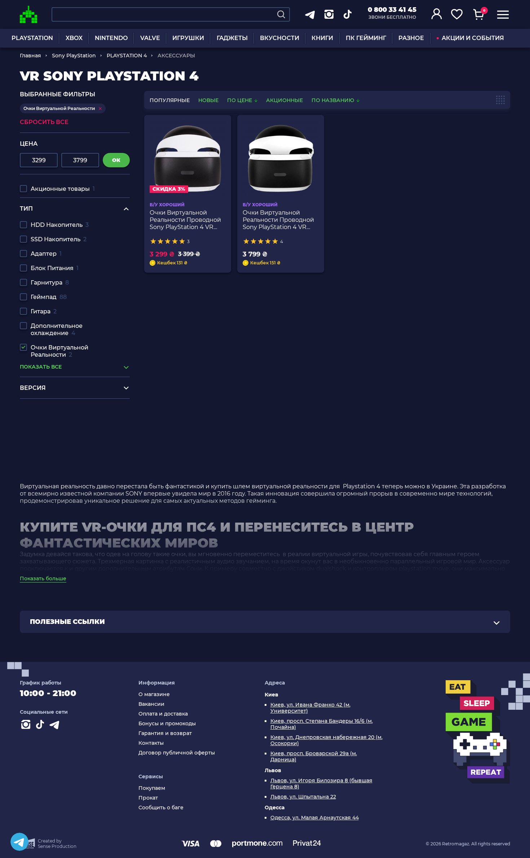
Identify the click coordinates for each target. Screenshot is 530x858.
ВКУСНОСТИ (279, 38)
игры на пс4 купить (49, 423)
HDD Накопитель (60, 224)
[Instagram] (27, 726)
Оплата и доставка (163, 714)
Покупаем (151, 788)
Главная (30, 55)
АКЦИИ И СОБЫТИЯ (473, 38)
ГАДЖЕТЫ (232, 38)
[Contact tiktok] (41, 726)
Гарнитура (50, 282)
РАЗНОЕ (411, 38)
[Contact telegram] (56, 726)
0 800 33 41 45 (392, 10)
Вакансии (151, 704)
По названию (333, 100)
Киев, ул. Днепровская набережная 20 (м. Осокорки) (326, 740)
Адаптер (46, 253)
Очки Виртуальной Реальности (59, 351)
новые (208, 100)
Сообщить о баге (161, 808)
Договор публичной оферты (176, 753)
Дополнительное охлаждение (57, 329)
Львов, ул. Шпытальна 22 (303, 797)
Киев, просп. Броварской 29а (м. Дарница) (313, 757)
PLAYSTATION (32, 38)
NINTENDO (111, 38)
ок (116, 160)
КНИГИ (322, 38)
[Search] (281, 14)
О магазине (154, 694)
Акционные (284, 100)
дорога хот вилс (43, 450)
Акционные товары (63, 188)
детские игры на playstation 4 (64, 443)
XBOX (74, 38)
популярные (170, 100)
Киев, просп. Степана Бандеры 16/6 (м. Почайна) (321, 724)
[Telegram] (19, 842)
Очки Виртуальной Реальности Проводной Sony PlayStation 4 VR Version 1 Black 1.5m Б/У (185, 220)
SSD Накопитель (59, 239)
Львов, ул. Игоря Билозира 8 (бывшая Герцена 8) (321, 784)
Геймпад (49, 297)
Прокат (148, 798)
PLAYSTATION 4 (127, 55)
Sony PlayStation (74, 55)
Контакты (151, 743)
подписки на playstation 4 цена (66, 409)
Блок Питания (55, 268)
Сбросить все (44, 122)
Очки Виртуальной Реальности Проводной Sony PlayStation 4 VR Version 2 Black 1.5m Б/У (278, 220)
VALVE (150, 38)
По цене (240, 100)
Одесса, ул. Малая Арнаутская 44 (314, 818)
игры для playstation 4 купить (64, 416)
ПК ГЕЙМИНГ (366, 38)
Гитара (44, 311)
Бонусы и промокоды (167, 724)
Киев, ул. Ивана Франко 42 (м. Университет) (310, 708)
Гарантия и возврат (165, 733)
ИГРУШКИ (188, 38)
